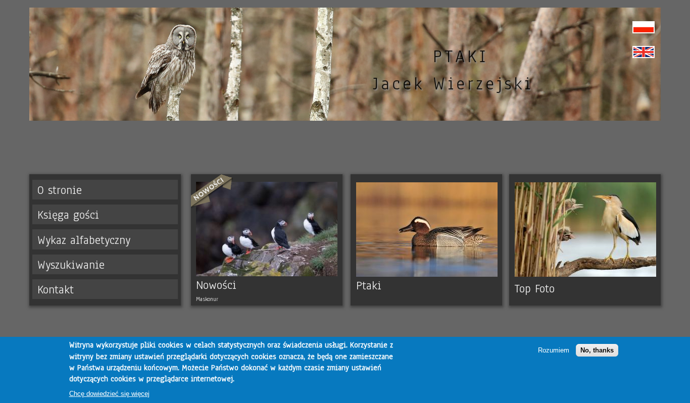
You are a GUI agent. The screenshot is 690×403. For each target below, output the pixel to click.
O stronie (59, 190)
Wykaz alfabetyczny (83, 240)
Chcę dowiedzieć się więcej (109, 393)
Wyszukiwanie (71, 265)
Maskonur (207, 299)
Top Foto (535, 288)
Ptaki (368, 285)
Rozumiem (553, 350)
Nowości (216, 285)
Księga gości (68, 215)
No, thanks (597, 350)
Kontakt (55, 289)
